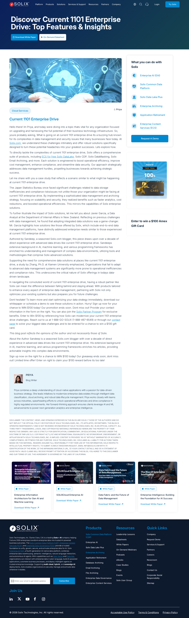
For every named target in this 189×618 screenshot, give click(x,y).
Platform (39, 4)
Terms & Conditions (148, 612)
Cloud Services (20, 110)
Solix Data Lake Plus (151, 97)
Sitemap (150, 583)
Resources (93, 4)
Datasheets (121, 539)
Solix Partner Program (89, 311)
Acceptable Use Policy (122, 612)
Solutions (61, 4)
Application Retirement (152, 114)
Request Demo (153, 539)
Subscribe (64, 581)
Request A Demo (150, 138)
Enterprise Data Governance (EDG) (40, 545)
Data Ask (70, 556)
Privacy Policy (170, 612)
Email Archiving (93, 568)
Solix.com (15, 143)
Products (50, 4)
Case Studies (122, 565)
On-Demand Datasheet (53, 37)
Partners (105, 4)
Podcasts (120, 555)
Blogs (119, 570)
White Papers (122, 544)
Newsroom (152, 560)
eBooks (119, 560)
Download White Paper (25, 37)
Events (119, 575)
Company (116, 4)
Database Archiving (94, 562)
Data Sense (58, 556)
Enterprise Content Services (99, 583)
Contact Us (152, 570)
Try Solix (172, 4)
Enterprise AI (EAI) (150, 75)
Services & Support (77, 4)
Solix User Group (124, 580)
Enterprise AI (92, 542)
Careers (150, 555)
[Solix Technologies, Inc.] (19, 4)
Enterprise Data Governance (99, 578)
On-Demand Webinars (126, 549)
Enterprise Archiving (151, 106)
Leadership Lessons (125, 534)
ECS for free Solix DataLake (58, 156)
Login (156, 4)
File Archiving (92, 573)
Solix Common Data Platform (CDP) (44, 543)
